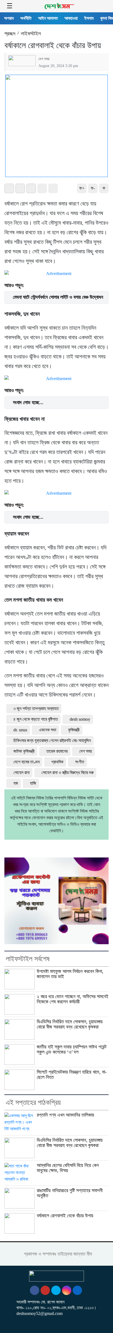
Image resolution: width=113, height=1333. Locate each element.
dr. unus (20, 730)
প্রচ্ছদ (9, 33)
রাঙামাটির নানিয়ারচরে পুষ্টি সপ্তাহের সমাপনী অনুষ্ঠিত (70, 1193)
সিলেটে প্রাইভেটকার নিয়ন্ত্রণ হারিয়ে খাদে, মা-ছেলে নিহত (72, 1074)
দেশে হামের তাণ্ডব (26, 762)
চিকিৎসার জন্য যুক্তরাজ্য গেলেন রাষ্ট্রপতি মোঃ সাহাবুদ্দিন (52, 740)
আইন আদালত (48, 18)
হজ (15, 783)
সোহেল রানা (21, 772)
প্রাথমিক (57, 762)
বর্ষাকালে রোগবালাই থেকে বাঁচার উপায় (66, 1215)
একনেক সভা (47, 730)
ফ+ (81, 188)
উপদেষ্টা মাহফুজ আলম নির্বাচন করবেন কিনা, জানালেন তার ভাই (70, 974)
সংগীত (79, 762)
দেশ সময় (43, 59)
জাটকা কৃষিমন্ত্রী (24, 751)
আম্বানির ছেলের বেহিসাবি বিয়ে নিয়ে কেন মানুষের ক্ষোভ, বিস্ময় (68, 1168)
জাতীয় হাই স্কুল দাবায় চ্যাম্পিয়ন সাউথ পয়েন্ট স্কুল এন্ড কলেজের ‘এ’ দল (71, 1049)
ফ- (93, 188)
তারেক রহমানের (56, 751)
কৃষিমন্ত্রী (74, 730)
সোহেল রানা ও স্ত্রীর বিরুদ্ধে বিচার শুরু (67, 772)
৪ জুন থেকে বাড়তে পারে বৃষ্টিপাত (35, 719)
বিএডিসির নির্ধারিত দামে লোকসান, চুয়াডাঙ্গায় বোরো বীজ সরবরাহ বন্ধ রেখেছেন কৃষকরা (70, 1024)
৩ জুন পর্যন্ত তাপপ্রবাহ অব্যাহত (36, 708)
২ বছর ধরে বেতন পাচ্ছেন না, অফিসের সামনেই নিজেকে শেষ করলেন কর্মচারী (72, 999)
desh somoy (80, 719)
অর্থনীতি (26, 18)
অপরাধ (9, 18)
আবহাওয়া (71, 18)
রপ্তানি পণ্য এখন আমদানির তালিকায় (65, 1115)
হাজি (33, 783)
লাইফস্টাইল (31, 33)
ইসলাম (89, 18)
